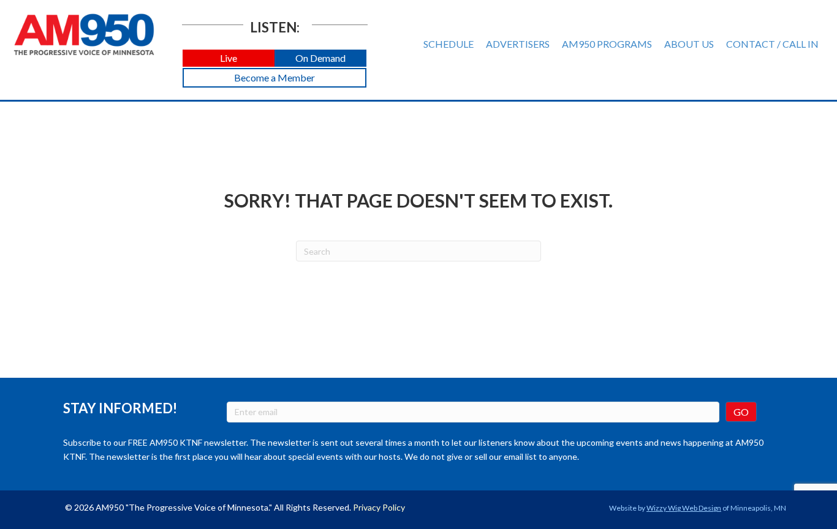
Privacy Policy (379, 507)
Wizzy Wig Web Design (683, 507)
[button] (229, 58)
